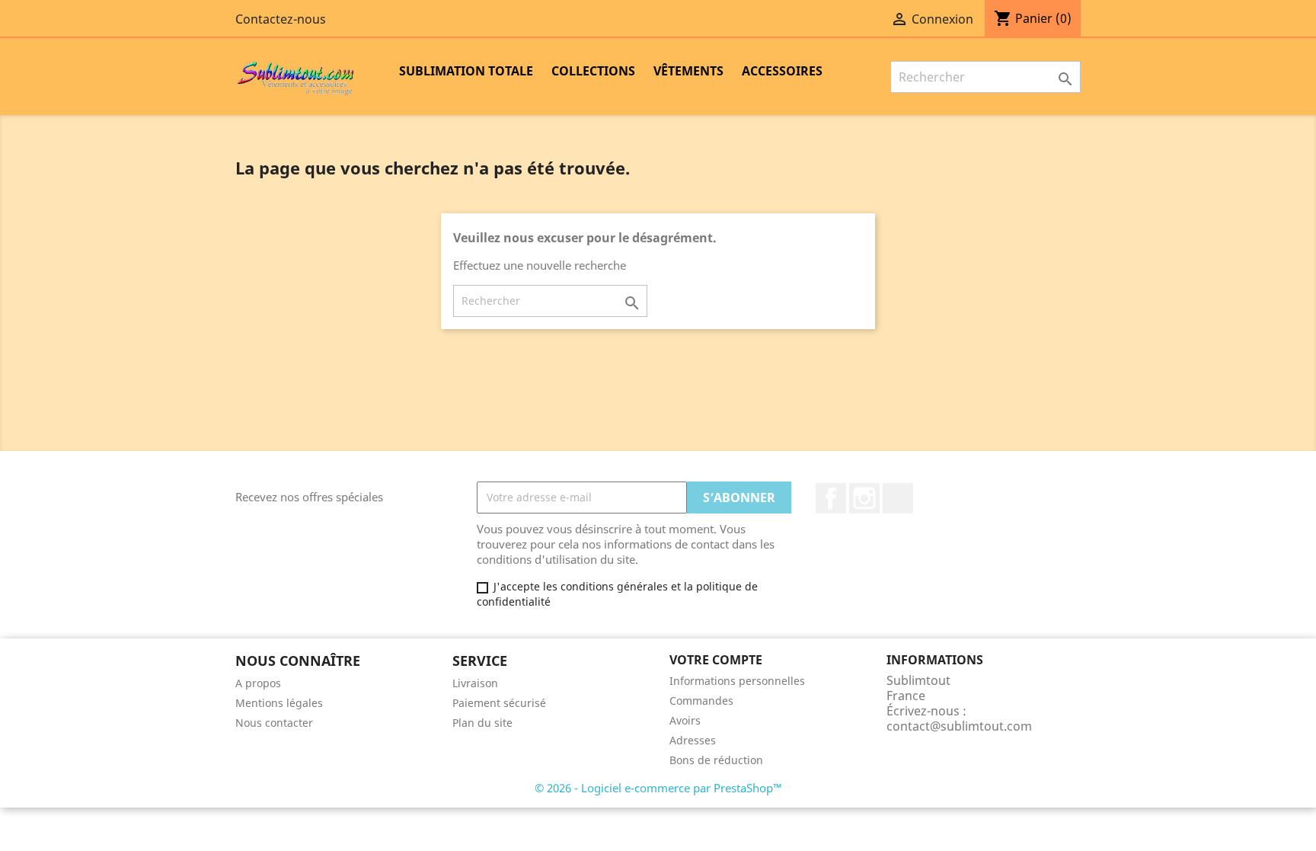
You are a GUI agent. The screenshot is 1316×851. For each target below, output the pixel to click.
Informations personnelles (737, 680)
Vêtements (688, 70)
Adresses (692, 740)
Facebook (831, 498)
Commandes (701, 700)
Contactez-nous (280, 19)
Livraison (475, 683)
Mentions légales (279, 703)
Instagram (864, 498)
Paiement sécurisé (499, 703)
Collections (593, 70)
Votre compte (715, 659)
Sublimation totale (466, 70)
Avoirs (685, 720)
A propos (258, 683)
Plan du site (482, 722)
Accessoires (782, 70)
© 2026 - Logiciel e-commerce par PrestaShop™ (658, 787)
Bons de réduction (716, 760)
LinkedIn (898, 498)
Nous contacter (274, 722)
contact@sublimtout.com (959, 726)
